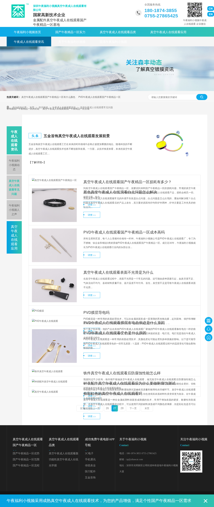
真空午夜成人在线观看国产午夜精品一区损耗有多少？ (127, 181)
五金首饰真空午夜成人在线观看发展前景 (77, 135)
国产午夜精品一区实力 (70, 32)
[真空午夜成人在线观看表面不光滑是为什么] (54, 285)
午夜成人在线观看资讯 (29, 41)
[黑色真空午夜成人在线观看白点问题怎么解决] (54, 205)
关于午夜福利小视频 (71, 41)
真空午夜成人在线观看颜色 (63, 454)
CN (211, 8)
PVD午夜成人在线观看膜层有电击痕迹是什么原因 (124, 322)
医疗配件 (90, 471)
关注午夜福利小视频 (193, 442)
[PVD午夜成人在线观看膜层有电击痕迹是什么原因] (54, 321)
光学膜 (53, 465)
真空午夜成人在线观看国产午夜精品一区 (28, 445)
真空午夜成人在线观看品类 (118, 32)
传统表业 (90, 465)
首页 (32, 107)
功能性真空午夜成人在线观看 (63, 460)
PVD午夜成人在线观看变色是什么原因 (114, 332)
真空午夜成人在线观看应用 (168, 32)
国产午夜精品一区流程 (26, 465)
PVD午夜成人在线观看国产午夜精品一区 (99, 97)
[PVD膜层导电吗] (54, 310)
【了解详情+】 (37, 162)
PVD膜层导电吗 (96, 312)
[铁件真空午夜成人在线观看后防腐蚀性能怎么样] (54, 371)
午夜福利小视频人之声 (14, 209)
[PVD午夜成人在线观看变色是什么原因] (54, 346)
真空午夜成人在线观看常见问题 (96, 107)
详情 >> (92, 214)
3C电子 (89, 453)
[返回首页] (208, 337)
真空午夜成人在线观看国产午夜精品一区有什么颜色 (48, 97)
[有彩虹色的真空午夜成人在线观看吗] (54, 391)
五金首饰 (90, 477)
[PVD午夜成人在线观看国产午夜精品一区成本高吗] (54, 245)
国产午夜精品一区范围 (26, 459)
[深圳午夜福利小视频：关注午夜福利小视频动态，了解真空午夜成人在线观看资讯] (107, 90)
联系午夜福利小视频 (113, 41)
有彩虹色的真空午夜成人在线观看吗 (112, 393)
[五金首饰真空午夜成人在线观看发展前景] (170, 143)
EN (211, 14)
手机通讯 (90, 459)
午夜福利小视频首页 (27, 32)
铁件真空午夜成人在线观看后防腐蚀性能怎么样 (122, 372)
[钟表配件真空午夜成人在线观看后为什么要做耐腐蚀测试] (54, 381)
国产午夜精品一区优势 (26, 453)
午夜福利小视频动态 (14, 165)
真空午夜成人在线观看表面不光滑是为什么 (118, 272)
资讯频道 (44, 107)
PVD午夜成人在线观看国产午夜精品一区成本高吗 (124, 232)
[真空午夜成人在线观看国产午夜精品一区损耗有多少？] (54, 180)
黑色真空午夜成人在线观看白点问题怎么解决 (120, 191)
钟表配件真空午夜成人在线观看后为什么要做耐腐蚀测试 (129, 383)
